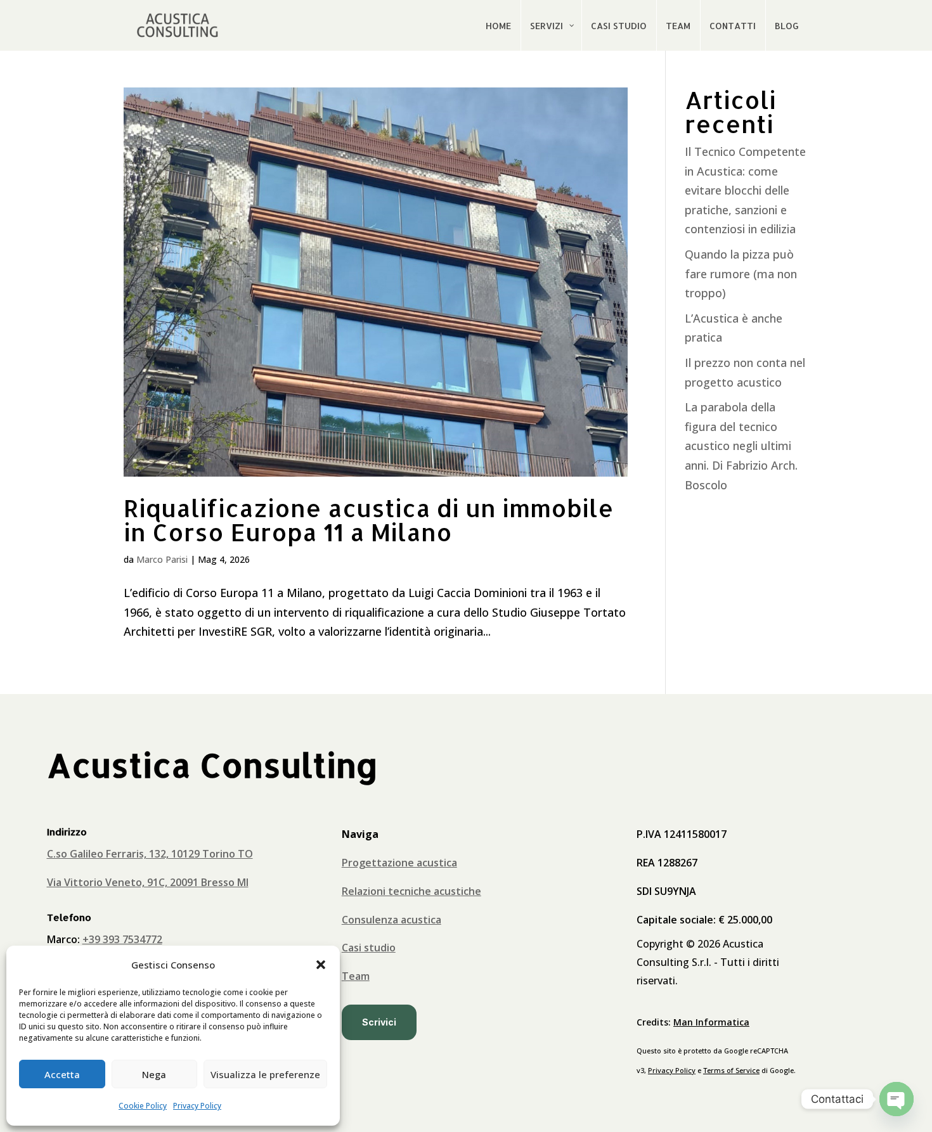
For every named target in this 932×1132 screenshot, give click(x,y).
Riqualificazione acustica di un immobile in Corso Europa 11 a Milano (369, 519)
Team (356, 976)
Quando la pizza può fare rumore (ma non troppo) (741, 273)
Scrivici (379, 1022)
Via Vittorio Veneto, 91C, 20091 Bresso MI (148, 882)
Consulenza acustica (391, 920)
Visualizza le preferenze (265, 1074)
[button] (320, 964)
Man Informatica (711, 1022)
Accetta (62, 1074)
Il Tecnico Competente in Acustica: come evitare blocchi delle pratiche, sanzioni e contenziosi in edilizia (745, 190)
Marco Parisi (162, 559)
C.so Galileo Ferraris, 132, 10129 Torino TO (150, 854)
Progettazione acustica (399, 863)
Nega (154, 1074)
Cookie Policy (143, 1105)
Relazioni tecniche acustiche (411, 891)
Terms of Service (731, 1070)
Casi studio (369, 948)
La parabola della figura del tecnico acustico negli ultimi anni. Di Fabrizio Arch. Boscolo (741, 445)
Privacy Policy (197, 1105)
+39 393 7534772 (122, 939)
